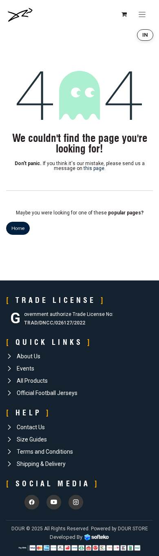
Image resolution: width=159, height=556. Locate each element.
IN (145, 35)
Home (17, 228)
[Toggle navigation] (142, 14)
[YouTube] (53, 502)
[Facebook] (31, 502)
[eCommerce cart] (124, 14)
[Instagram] (75, 502)
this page (94, 168)
